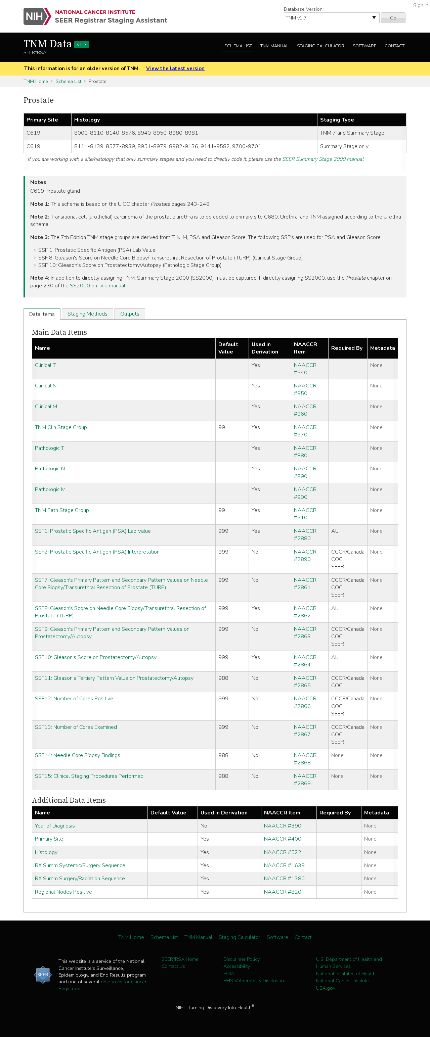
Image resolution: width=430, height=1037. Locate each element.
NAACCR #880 (305, 451)
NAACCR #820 (282, 892)
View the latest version (175, 68)
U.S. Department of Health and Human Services (349, 963)
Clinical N (45, 385)
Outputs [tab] (129, 314)
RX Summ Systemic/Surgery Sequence (80, 865)
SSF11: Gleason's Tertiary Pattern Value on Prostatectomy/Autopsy (114, 678)
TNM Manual (274, 46)
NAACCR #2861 (305, 583)
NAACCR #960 (305, 410)
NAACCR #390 (282, 826)
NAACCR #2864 (305, 661)
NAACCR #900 (305, 493)
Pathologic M (50, 489)
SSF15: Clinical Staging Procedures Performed (89, 776)
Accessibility (236, 966)
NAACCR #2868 (305, 759)
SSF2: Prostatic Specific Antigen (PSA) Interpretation (97, 552)
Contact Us (173, 966)
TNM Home (36, 81)
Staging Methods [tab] (88, 314)
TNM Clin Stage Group (61, 427)
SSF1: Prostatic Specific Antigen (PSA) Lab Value (93, 531)
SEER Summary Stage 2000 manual (322, 159)
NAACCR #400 (282, 839)
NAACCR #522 (282, 852)
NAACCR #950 (305, 389)
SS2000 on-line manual (97, 285)
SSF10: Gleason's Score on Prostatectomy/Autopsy (96, 657)
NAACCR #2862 (305, 612)
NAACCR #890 (305, 472)
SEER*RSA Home (180, 959)
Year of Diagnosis (55, 826)
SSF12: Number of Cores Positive (74, 698)
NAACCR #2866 (305, 702)
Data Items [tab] (42, 314)
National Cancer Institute (342, 980)
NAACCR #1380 (284, 878)
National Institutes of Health (346, 973)
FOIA (228, 973)
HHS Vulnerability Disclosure (254, 980)
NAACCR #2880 (305, 534)
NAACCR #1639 (284, 865)
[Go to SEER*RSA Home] (99, 16)
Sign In (420, 5)
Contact (394, 46)
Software (364, 46)
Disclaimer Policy (241, 959)
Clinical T (45, 365)
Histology (46, 852)
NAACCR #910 (305, 514)
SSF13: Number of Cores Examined (76, 727)
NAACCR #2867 (305, 730)
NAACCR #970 (305, 431)
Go (393, 17)
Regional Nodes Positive (63, 892)
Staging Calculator (320, 46)
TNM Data (55, 44)
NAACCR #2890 (305, 555)
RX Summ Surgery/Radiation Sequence (80, 878)
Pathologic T (49, 448)
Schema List (238, 46)
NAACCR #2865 (305, 681)
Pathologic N (50, 468)
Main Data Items (59, 332)
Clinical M (46, 406)
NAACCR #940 (305, 369)
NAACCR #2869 (305, 779)
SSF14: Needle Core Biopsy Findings (77, 755)
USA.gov (325, 988)
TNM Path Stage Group (62, 510)
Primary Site (49, 839)
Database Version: (304, 9)
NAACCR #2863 (305, 632)
